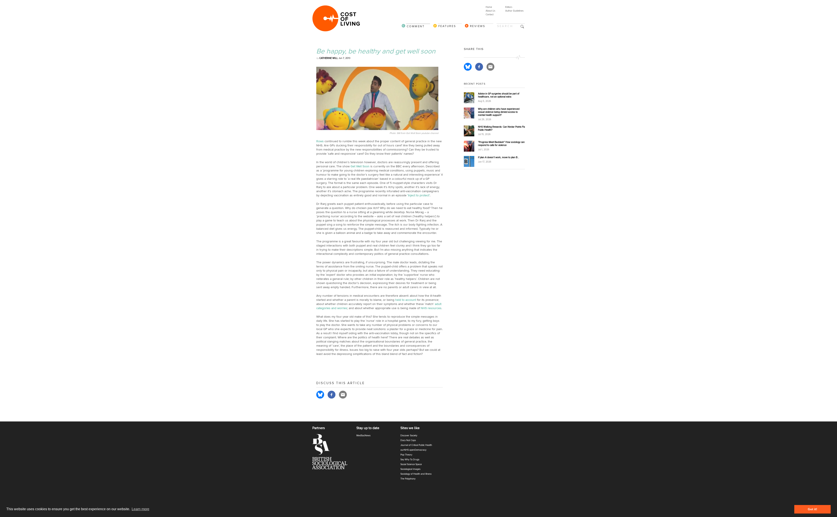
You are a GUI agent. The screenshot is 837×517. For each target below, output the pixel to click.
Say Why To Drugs (409, 459)
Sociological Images (410, 469)
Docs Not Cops (408, 440)
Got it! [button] (812, 509)
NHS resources (431, 308)
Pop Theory (406, 454)
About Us (490, 10)
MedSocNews (363, 435)
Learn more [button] (140, 509)
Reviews (477, 26)
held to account (405, 300)
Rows (320, 141)
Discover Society (408, 435)
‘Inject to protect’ (418, 195)
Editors (508, 7)
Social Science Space (411, 464)
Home (489, 7)
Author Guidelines (514, 10)
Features (447, 26)
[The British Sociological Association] (332, 453)
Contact (489, 14)
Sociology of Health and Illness (416, 473)
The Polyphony (407, 478)
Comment (416, 26)
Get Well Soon (359, 166)
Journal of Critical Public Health (416, 445)
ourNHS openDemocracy (413, 450)
